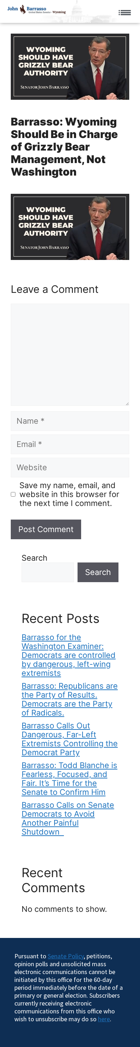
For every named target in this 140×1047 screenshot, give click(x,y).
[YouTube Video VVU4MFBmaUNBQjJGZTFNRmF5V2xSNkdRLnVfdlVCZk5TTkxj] (70, 227)
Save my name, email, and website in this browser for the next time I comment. (69, 494)
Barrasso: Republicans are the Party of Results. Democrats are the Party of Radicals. (70, 699)
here (104, 1019)
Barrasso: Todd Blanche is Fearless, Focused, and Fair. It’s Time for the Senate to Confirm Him (69, 779)
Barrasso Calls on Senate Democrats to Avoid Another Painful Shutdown (68, 818)
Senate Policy (66, 956)
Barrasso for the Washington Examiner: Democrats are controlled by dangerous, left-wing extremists (69, 655)
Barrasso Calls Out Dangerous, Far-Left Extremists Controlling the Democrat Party (70, 739)
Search (34, 557)
